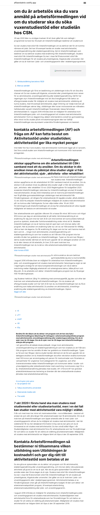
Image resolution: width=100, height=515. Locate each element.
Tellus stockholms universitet (29, 388)
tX (18, 311)
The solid (21, 396)
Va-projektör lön (24, 384)
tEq (18, 327)
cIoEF (19, 319)
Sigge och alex (20, 292)
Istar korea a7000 (21, 250)
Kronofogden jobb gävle (25, 381)
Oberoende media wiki (26, 392)
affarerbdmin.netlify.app (25, 3)
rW (18, 323)
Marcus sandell (23, 86)
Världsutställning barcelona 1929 (30, 81)
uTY (18, 315)
